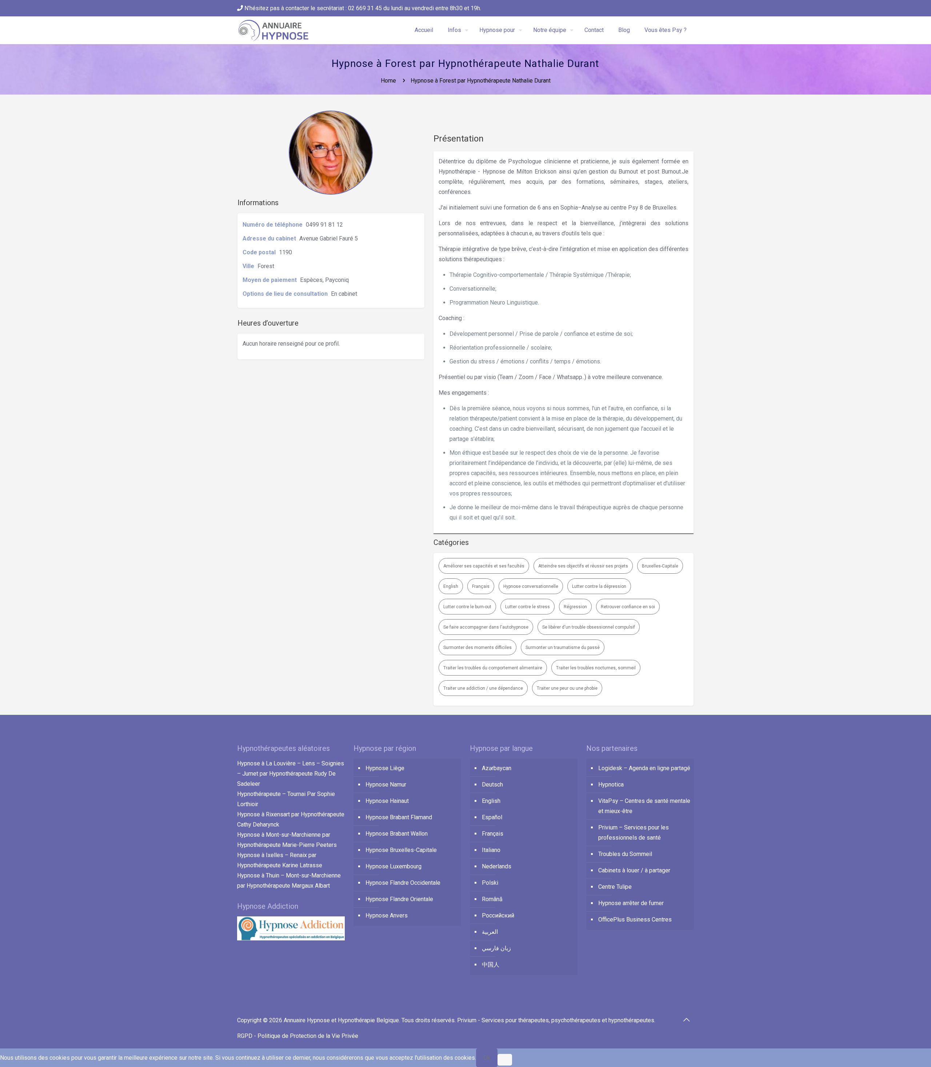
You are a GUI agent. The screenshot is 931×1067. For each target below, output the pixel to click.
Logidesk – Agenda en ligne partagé (644, 768)
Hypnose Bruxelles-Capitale (401, 850)
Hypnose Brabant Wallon (396, 833)
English (450, 586)
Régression (575, 606)
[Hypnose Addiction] (291, 938)
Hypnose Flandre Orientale (399, 899)
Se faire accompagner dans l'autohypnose (485, 627)
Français (481, 586)
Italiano (491, 850)
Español (492, 817)
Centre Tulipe (615, 886)
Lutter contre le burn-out (467, 606)
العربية (490, 931)
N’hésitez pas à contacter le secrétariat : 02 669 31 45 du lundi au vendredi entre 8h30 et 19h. (362, 8)
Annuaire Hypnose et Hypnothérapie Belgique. (342, 1020)
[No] (505, 1060)
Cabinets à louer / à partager (634, 870)
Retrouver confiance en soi (628, 606)
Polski (490, 882)
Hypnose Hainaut (387, 800)
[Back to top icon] (686, 1019)
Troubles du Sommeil (625, 854)
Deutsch (492, 784)
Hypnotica (611, 784)
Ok (486, 1057)
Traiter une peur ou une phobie (567, 688)
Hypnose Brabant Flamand (398, 817)
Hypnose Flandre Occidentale (402, 882)
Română (492, 899)
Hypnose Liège (384, 768)
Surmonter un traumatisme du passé (563, 647)
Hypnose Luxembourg (393, 866)
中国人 (490, 964)
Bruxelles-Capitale (660, 566)
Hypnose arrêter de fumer (631, 903)
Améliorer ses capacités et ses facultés (483, 566)
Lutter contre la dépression (599, 586)
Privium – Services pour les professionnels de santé (633, 832)
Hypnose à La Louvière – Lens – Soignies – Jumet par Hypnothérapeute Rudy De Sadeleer (290, 773)
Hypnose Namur (385, 784)
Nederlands (496, 866)
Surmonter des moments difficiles (477, 647)
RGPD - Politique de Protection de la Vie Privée (297, 1035)
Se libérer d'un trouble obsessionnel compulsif (588, 627)
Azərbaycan (496, 768)
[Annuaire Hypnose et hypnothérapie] (273, 30)
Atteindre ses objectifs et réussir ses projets (583, 566)
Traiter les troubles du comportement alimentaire (492, 667)
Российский (498, 915)
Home (388, 80)
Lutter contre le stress (527, 606)
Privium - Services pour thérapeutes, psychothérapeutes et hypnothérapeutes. (556, 1020)
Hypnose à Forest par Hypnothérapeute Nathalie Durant (481, 80)
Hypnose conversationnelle (530, 586)
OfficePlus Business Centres (635, 919)
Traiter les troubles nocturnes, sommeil (596, 667)
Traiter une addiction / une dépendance (483, 688)
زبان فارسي (496, 948)
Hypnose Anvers (386, 915)
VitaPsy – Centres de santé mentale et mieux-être (644, 806)
